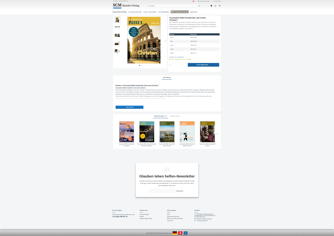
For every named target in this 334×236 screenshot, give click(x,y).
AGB (168, 214)
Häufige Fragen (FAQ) (146, 218)
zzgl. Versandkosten (179, 57)
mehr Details (129, 107)
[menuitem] (174, 5)
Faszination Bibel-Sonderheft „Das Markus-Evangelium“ (147, 144)
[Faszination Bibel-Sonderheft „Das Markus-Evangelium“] (147, 131)
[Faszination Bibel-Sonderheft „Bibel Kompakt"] (187, 131)
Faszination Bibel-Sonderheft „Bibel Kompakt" (187, 144)
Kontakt (142, 216)
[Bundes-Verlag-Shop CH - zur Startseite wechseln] (126, 6)
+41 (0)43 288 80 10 (119, 216)
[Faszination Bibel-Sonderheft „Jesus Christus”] (167, 131)
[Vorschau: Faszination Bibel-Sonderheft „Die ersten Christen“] (117, 20)
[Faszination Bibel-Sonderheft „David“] (207, 131)
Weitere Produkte (160, 116)
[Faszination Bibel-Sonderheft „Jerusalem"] (126, 131)
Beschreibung (166, 77)
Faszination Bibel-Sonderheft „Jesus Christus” (167, 144)
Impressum (170, 220)
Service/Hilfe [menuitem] (217, 1)
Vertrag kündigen (144, 214)
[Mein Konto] (215, 5)
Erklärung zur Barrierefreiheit (175, 218)
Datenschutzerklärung (173, 216)
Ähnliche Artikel (174, 116)
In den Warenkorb (202, 65)
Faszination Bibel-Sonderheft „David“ (207, 144)
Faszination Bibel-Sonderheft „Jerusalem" (126, 144)
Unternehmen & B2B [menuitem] (204, 1)
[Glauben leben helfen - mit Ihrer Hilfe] (211, 5)
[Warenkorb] (220, 5)
